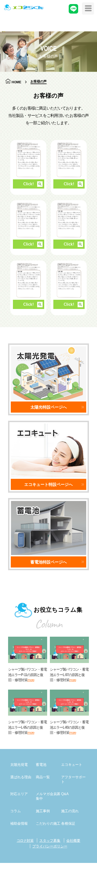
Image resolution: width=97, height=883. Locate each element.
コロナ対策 (25, 841)
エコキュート (71, 765)
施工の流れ (70, 811)
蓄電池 (41, 765)
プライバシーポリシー (49, 846)
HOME (16, 82)
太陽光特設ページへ (48, 407)
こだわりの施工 (48, 823)
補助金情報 (19, 823)
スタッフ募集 (49, 841)
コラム (15, 811)
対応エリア (19, 794)
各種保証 (68, 823)
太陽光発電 (19, 765)
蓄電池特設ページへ (48, 562)
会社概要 (73, 841)
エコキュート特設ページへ (48, 484)
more (30, 680)
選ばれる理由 (20, 777)
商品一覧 (43, 777)
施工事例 (43, 811)
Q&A (65, 794)
